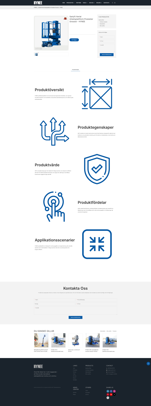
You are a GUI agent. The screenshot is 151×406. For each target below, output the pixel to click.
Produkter (114, 331)
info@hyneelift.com (111, 370)
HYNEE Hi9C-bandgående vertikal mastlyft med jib (91, 350)
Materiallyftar (102, 331)
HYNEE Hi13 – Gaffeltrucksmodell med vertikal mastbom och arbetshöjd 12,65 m (57, 350)
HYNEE (35, 7)
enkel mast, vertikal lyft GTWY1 (74, 350)
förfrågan (74, 40)
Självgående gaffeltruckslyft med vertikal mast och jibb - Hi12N (41, 350)
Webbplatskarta (57, 387)
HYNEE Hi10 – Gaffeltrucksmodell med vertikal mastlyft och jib (108, 350)
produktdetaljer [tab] (75, 69)
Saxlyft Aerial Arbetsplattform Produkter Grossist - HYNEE (50, 7)
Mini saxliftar (109, 331)
